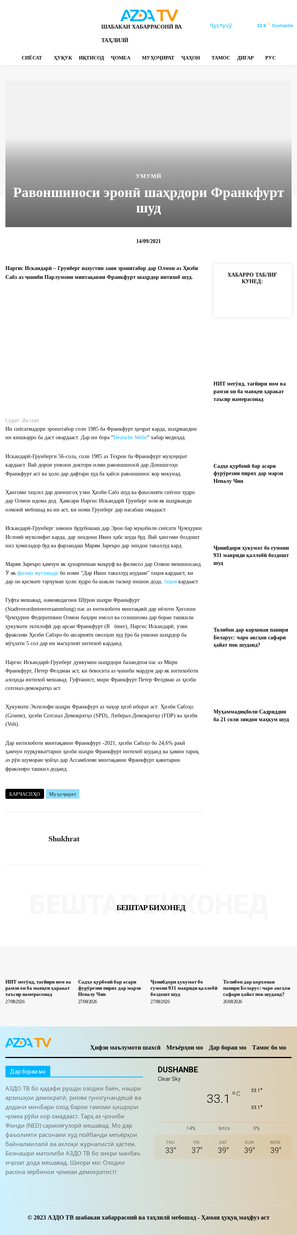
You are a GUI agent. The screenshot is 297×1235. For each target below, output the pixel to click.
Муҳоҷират (63, 794)
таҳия (170, 581)
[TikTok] (49, 26)
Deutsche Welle (130, 437)
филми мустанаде (37, 573)
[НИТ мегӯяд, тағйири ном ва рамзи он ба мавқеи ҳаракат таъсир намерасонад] (252, 352)
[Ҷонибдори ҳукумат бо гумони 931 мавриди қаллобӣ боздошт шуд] (252, 516)
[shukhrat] (24, 838)
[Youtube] (90, 26)
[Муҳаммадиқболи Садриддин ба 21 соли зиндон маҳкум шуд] (252, 680)
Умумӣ (149, 176)
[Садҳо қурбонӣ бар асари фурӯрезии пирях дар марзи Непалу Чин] (252, 434)
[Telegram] (36, 26)
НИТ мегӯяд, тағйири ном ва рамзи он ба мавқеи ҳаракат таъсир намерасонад (249, 391)
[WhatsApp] (76, 26)
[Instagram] (22, 26)
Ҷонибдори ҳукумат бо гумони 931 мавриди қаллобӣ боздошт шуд (251, 555)
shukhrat (64, 838)
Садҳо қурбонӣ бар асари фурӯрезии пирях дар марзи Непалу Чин (248, 473)
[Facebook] (9, 26)
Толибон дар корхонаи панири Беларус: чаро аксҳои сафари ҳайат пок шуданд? (250, 637)
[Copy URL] (226, 299)
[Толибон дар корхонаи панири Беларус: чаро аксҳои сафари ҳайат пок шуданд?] (252, 598)
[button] (230, 25)
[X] (63, 26)
